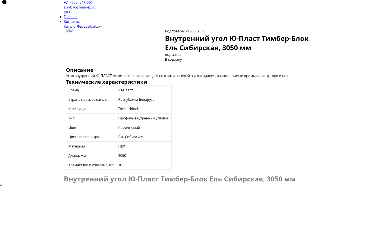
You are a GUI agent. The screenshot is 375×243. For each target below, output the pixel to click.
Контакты (72, 21)
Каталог (70, 26)
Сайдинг (97, 26)
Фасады (83, 26)
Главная (70, 16)
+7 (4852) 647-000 (78, 2)
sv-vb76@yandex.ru (79, 7)
